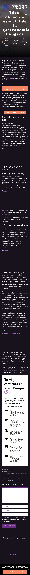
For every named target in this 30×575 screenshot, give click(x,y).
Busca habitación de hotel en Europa (17, 413)
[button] (22, 15)
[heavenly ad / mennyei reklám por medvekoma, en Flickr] (15, 341)
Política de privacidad (18, 572)
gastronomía (7, 471)
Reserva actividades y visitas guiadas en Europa (17, 423)
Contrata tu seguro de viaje (16, 433)
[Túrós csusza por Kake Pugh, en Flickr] (15, 156)
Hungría (6, 469)
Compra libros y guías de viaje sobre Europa (17, 449)
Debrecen (10, 78)
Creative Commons (7, 370)
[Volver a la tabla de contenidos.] (6, 392)
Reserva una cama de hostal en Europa (16, 458)
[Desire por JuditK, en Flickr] (15, 199)
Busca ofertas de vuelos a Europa (17, 440)
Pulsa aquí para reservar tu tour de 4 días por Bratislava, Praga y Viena (15, 88)
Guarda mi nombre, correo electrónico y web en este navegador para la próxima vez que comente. (15, 519)
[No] (28, 569)
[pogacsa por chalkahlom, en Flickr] (15, 259)
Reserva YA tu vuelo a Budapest (15, 112)
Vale (6, 572)
